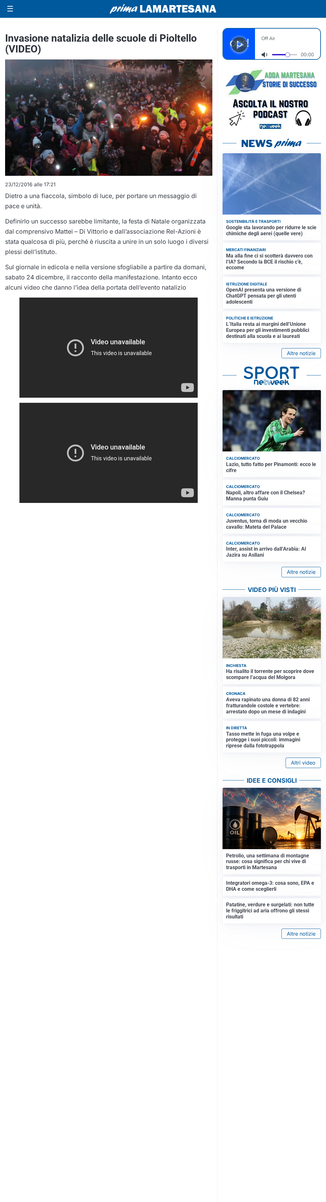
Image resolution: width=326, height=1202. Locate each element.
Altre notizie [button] (301, 353)
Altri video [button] (303, 762)
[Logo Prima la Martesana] (163, 9)
